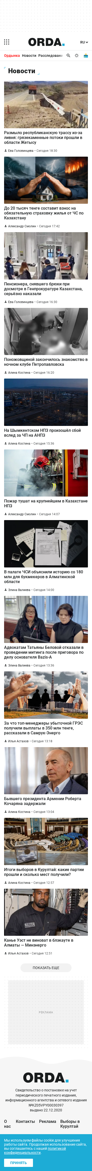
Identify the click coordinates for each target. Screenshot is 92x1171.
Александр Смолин (22, 226)
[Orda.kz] (45, 1085)
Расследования (51, 55)
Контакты (25, 1121)
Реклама (47, 1121)
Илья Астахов (18, 741)
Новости (29, 55)
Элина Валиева (19, 590)
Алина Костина (19, 372)
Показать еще (46, 968)
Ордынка (12, 55)
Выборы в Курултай (70, 1124)
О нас (7, 1124)
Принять (18, 1163)
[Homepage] (46, 42)
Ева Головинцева (20, 151)
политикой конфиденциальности (35, 1150)
